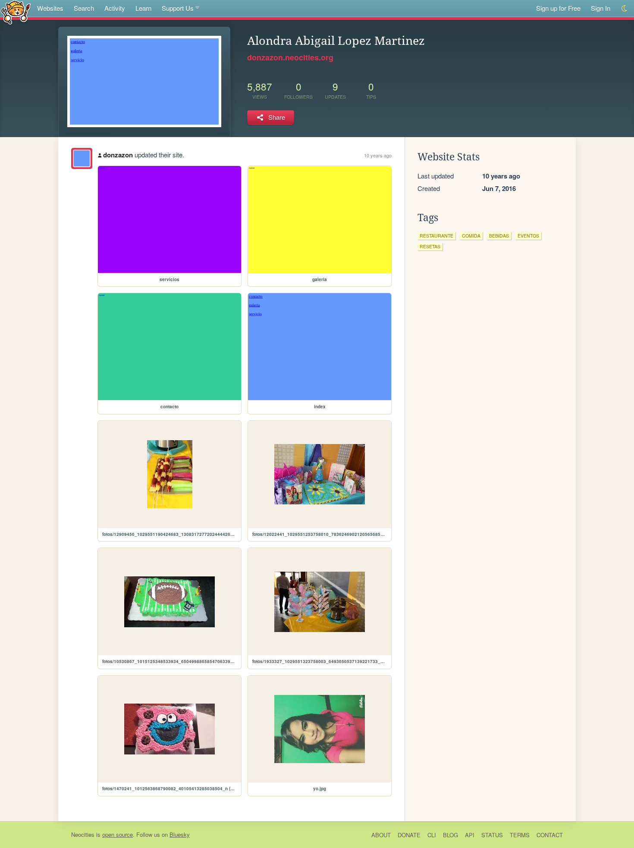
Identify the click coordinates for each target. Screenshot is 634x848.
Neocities (82, 834)
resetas (430, 246)
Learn (143, 8)
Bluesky (179, 834)
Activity (114, 8)
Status (492, 835)
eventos (528, 235)
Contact (550, 835)
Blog (450, 835)
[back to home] (15, 11)
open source (117, 834)
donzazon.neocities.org (290, 57)
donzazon (118, 155)
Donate (409, 835)
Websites (50, 8)
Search (84, 8)
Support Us (178, 8)
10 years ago (378, 155)
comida (471, 235)
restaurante (436, 235)
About (381, 835)
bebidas (499, 235)
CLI (431, 835)
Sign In (600, 8)
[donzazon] (82, 158)
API (469, 835)
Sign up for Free (558, 8)
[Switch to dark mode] (624, 8)
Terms (520, 835)
